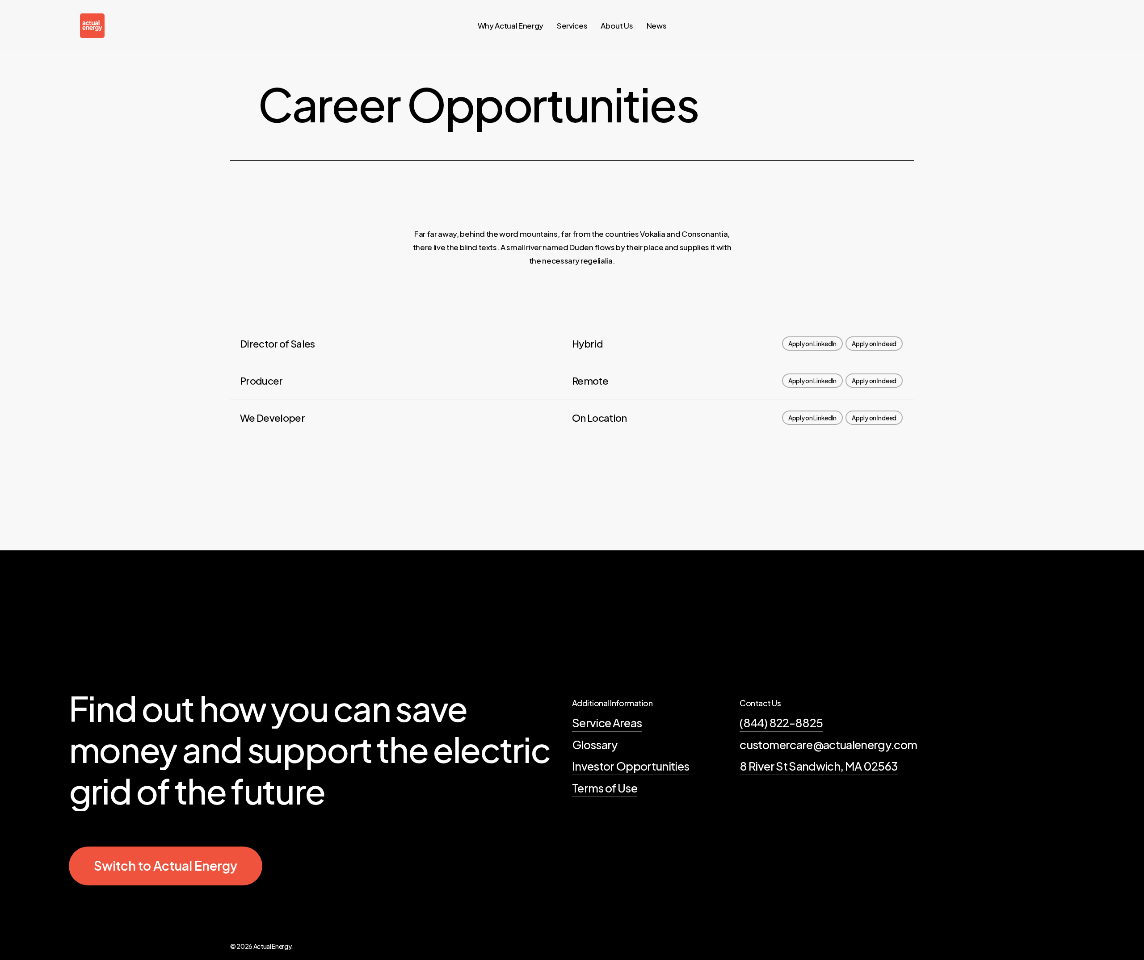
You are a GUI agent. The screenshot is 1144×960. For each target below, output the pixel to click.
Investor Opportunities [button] (630, 766)
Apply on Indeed (874, 344)
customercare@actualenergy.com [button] (828, 744)
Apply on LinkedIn (812, 344)
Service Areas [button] (607, 722)
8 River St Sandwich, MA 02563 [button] (819, 766)
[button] (165, 866)
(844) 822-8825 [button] (781, 722)
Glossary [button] (595, 744)
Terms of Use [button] (604, 787)
